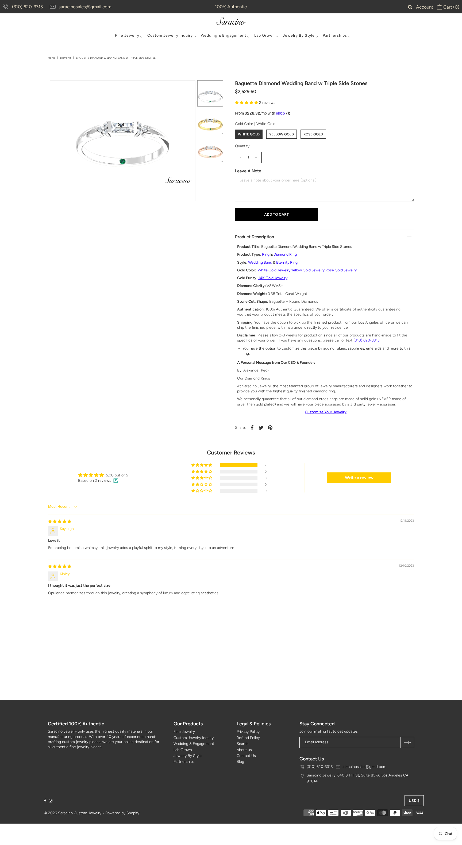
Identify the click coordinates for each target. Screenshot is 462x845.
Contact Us (246, 755)
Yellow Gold (281, 134)
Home (51, 57)
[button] (247, 102)
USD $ (414, 800)
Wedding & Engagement (223, 35)
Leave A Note (248, 170)
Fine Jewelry (127, 35)
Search (243, 743)
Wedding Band (260, 262)
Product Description (254, 236)
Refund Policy (248, 738)
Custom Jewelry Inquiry (170, 35)
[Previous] (58, 89)
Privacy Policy (248, 731)
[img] (59, 521)
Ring (266, 254)
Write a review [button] (359, 477)
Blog (240, 761)
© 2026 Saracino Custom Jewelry (72, 813)
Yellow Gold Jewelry (308, 270)
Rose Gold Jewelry (341, 270)
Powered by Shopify (122, 813)
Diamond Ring (285, 254)
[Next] (71, 89)
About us (244, 750)
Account (424, 7)
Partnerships (335, 35)
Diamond (65, 57)
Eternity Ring (287, 262)
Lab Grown (264, 35)
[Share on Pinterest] (270, 427)
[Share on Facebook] (252, 427)
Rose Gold (313, 134)
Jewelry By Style (299, 35)
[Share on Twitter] (261, 427)
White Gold (249, 134)
